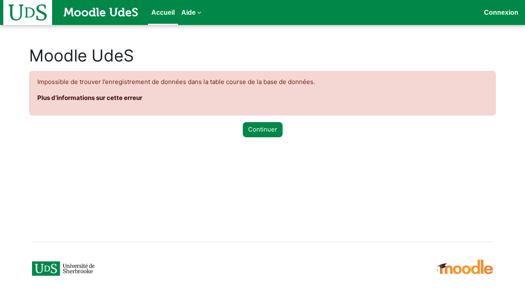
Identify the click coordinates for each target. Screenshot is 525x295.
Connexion (501, 12)
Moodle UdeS (101, 12)
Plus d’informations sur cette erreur (89, 98)
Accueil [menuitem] (163, 12)
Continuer (262, 129)
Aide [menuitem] (188, 12)
